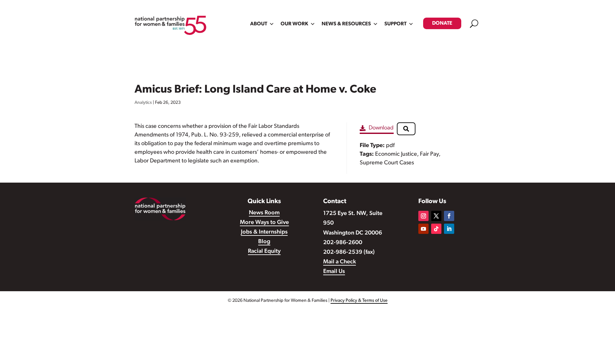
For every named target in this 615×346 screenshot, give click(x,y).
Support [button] (395, 24)
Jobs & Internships (264, 232)
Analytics (143, 102)
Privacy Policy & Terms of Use (359, 300)
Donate (442, 23)
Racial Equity (264, 251)
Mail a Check (339, 262)
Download (381, 128)
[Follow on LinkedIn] (449, 229)
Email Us (334, 272)
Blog (264, 242)
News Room (264, 213)
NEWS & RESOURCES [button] (346, 24)
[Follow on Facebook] (449, 216)
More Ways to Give (264, 223)
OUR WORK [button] (294, 24)
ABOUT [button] (258, 24)
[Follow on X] (436, 216)
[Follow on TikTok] (436, 229)
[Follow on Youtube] (423, 229)
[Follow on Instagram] (423, 216)
